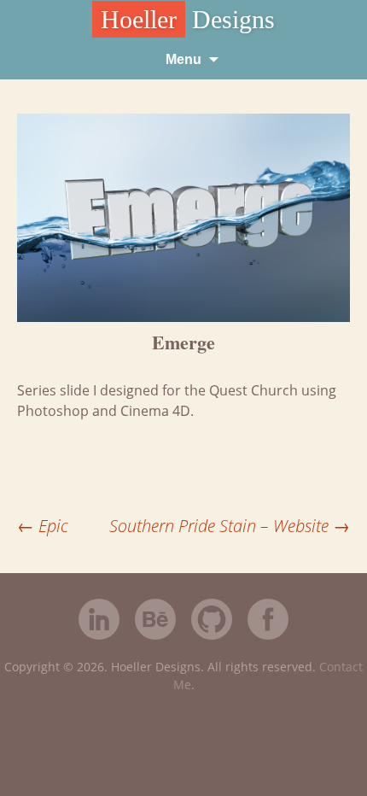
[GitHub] (211, 635)
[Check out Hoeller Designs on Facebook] (268, 621)
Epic (42, 525)
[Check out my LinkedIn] (99, 621)
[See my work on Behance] (155, 621)
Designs (188, 19)
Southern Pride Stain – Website (229, 525)
